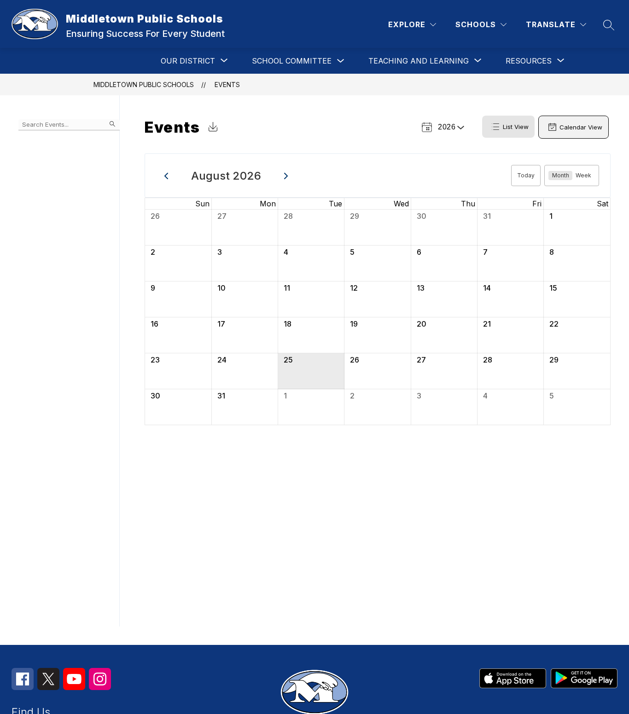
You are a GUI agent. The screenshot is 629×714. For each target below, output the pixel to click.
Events (227, 84)
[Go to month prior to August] (166, 175)
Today (526, 175)
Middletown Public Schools (143, 84)
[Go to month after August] (286, 175)
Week (583, 175)
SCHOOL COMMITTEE (292, 60)
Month (560, 175)
